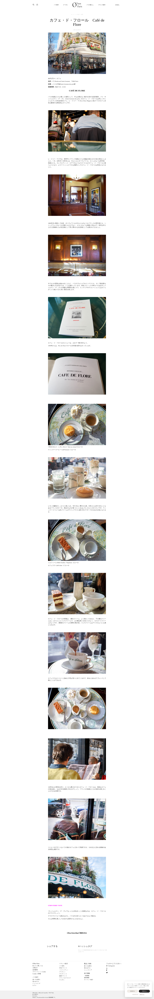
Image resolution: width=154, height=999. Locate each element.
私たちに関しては (37, 966)
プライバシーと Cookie (39, 972)
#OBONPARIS (86, 950)
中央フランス (63, 968)
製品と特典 (87, 963)
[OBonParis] (77, 5)
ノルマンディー (63, 970)
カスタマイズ (135, 994)
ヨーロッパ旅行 (88, 980)
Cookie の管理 (36, 974)
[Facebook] (107, 970)
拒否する (132, 991)
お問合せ (35, 968)
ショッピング (36, 983)
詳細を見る (142, 994)
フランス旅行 (101, 4)
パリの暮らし (90, 4)
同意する (144, 991)
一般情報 (86, 976)
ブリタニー (62, 972)
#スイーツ (97, 950)
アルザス (61, 980)
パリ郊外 (61, 966)
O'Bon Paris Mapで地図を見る (77, 933)
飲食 (82, 14)
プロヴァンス (63, 974)
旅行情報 (87, 973)
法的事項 (35, 970)
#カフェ (92, 950)
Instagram (111, 966)
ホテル (34, 985)
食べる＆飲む (36, 979)
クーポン (65, 4)
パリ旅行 (56, 4)
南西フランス (63, 976)
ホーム (72, 14)
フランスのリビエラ (65, 978)
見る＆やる (35, 981)
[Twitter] (107, 972)
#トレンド (80, 950)
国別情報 (86, 978)
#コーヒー (102, 950)
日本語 (117, 5)
